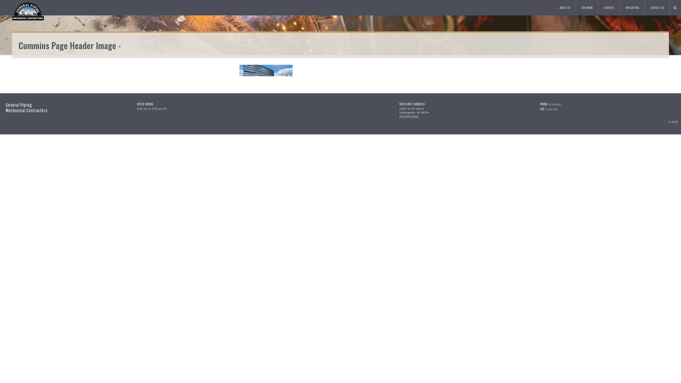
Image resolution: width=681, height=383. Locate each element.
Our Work (587, 8)
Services (609, 8)
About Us (565, 8)
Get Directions (409, 116)
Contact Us (657, 8)
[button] (675, 7)
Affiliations (632, 8)
